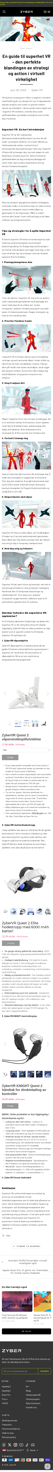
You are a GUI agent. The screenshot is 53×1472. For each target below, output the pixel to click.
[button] (4, 11)
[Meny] (48, 11)
